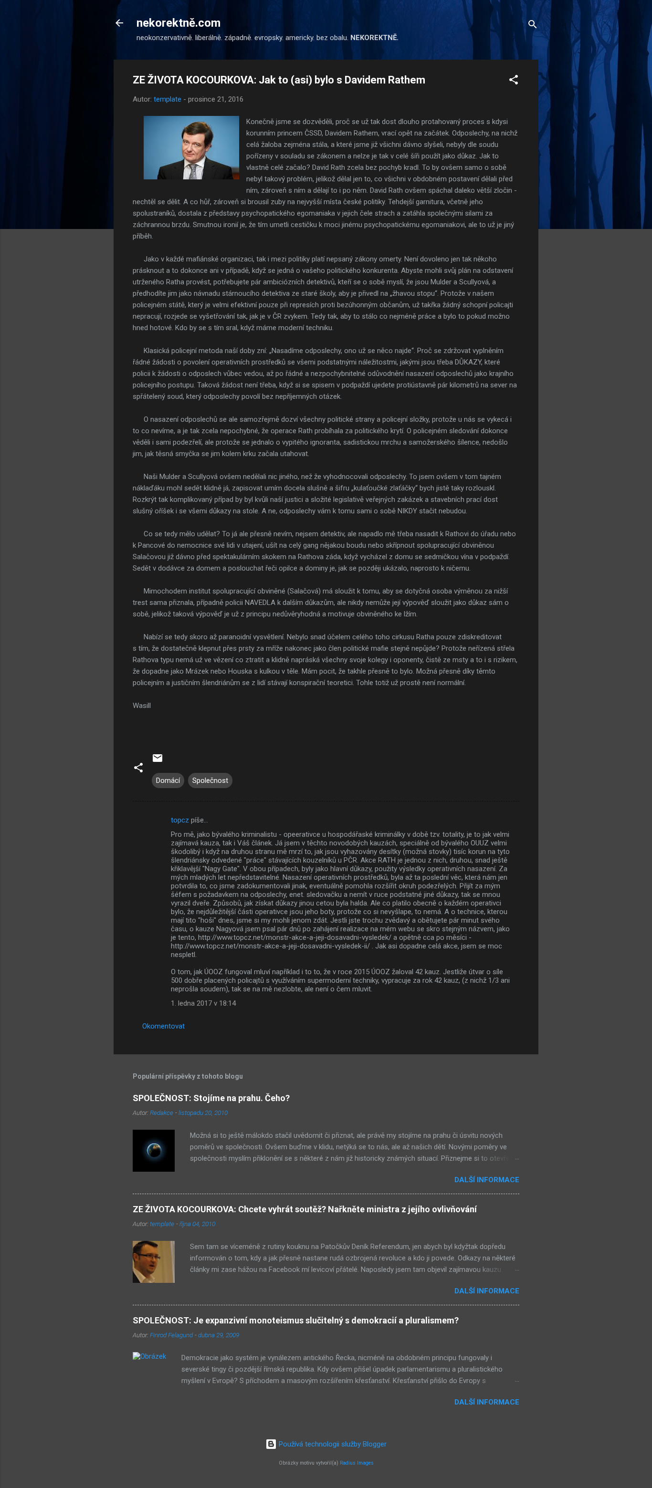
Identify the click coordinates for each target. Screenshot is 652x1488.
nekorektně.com (179, 23)
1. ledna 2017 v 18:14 (203, 1003)
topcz (180, 820)
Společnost (210, 780)
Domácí (168, 780)
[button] (513, 81)
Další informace (486, 1180)
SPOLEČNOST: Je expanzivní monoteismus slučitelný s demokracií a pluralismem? (296, 1320)
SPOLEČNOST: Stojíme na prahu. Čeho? (211, 1098)
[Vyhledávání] (532, 26)
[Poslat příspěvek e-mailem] (157, 761)
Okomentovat (163, 1026)
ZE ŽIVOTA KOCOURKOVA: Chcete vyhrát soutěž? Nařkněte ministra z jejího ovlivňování (305, 1209)
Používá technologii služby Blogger (332, 1444)
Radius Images (357, 1463)
